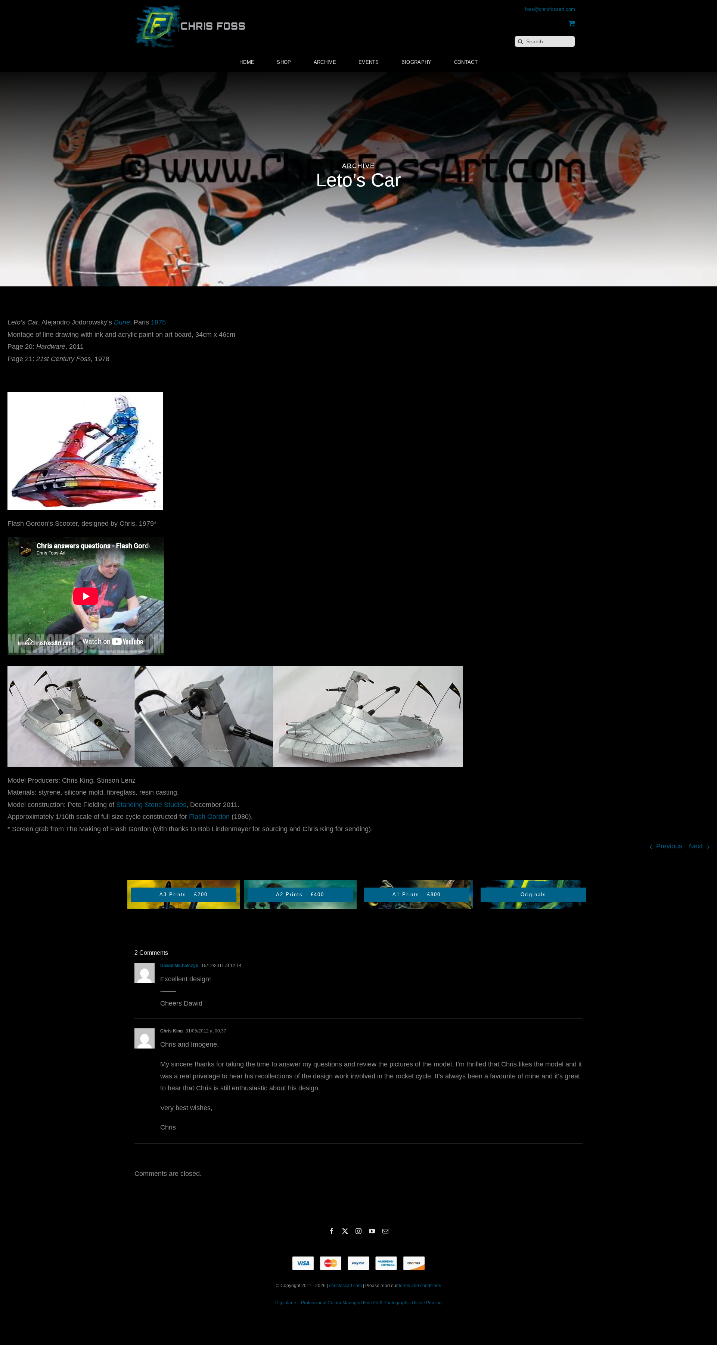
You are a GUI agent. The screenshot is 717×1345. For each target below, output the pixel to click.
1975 (158, 322)
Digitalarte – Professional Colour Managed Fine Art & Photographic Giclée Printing (358, 1302)
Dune (122, 322)
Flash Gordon (209, 816)
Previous (669, 846)
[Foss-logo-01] (190, 3)
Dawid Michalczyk (179, 965)
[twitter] (345, 1231)
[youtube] (372, 1231)
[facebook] (332, 1231)
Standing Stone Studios (151, 804)
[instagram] (358, 1231)
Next (696, 846)
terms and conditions (420, 1285)
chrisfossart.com (346, 1285)
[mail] (385, 1231)
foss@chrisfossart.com (550, 9)
